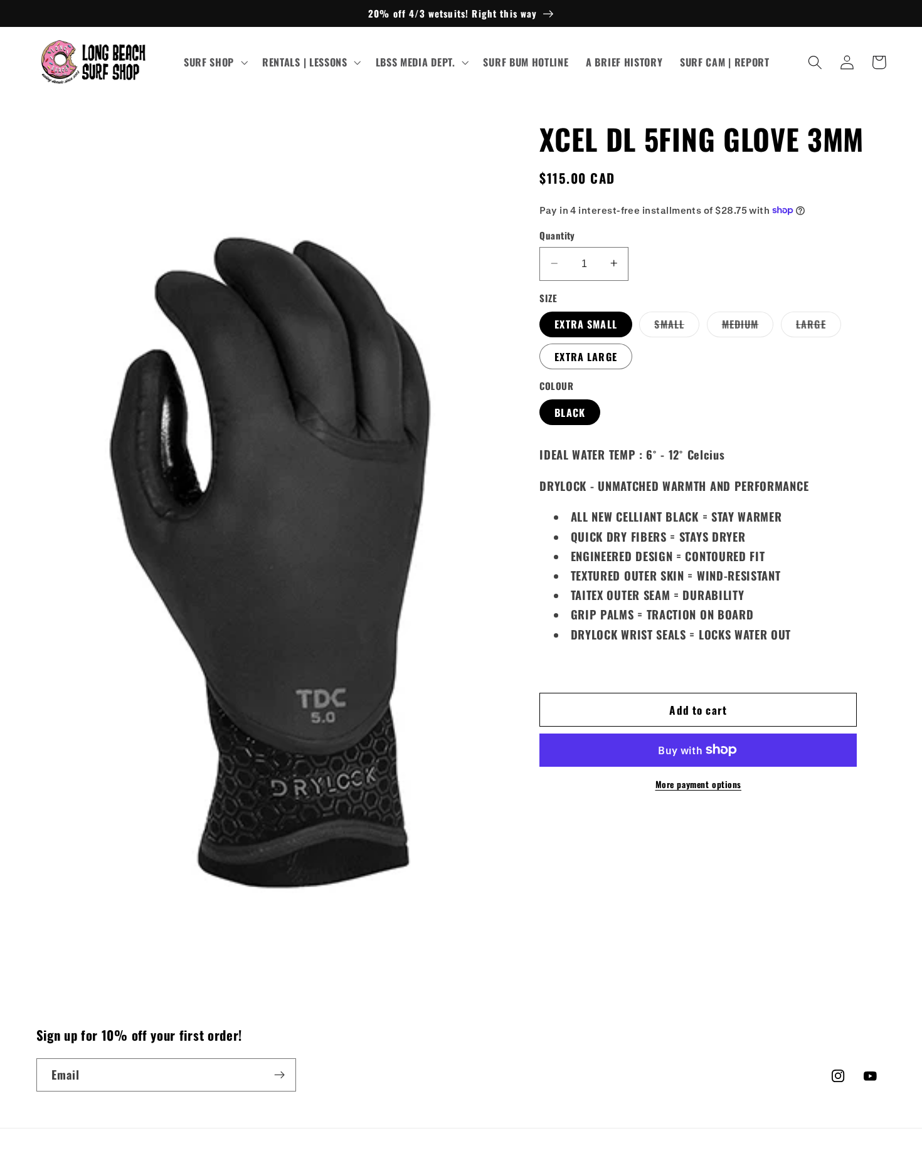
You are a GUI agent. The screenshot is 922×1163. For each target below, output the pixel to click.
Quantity (557, 235)
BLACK (569, 411)
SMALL (676, 326)
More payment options (698, 784)
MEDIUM (748, 326)
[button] (214, 63)
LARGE (818, 326)
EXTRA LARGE (585, 356)
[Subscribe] (279, 1075)
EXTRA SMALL (585, 323)
